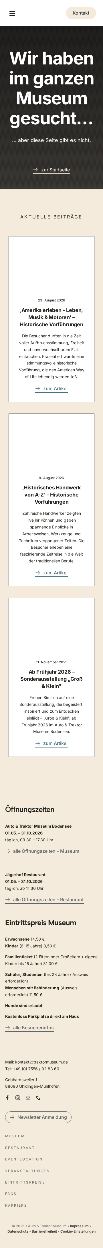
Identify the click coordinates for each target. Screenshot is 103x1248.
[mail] (28, 1097)
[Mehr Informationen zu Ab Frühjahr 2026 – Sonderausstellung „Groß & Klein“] (51, 677)
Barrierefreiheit (44, 1231)
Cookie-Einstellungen (78, 1231)
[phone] (38, 1097)
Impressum (79, 1226)
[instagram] (17, 1097)
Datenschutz (17, 1231)
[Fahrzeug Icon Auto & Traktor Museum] (51, 11)
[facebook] (7, 1097)
